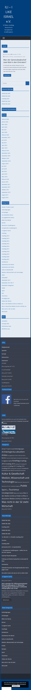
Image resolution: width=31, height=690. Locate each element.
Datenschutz (5, 357)
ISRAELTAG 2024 (6, 104)
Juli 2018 (4, 166)
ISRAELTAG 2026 (6, 96)
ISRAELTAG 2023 (6, 101)
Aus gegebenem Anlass (8, 217)
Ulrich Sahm (7, 54)
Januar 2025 (5, 122)
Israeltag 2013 (5, 238)
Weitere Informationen (21, 684)
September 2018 (6, 161)
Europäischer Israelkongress (9, 228)
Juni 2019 (4, 140)
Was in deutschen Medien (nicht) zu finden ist (14, 306)
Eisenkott (7, 56)
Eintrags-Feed (5, 323)
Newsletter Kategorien (8, 285)
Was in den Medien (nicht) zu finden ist (12, 303)
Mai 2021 (4, 129)
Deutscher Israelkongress (8, 225)
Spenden (4, 350)
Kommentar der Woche (8, 264)
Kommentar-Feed (6, 326)
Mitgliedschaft (6, 347)
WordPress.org (6, 329)
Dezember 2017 (6, 184)
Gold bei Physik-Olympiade (9, 555)
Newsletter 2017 (6, 280)
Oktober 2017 (5, 189)
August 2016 (5, 197)
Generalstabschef (18, 56)
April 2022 (4, 127)
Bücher (4, 223)
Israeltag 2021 (5, 259)
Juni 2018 (4, 169)
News (3, 275)
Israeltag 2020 (5, 256)
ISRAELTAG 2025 (6, 93)
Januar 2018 (5, 182)
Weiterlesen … (6, 600)
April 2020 (4, 132)
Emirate (11, 56)
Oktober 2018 (5, 158)
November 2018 (6, 156)
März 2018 (4, 176)
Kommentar (5, 564)
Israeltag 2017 (5, 249)
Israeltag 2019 (5, 254)
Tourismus (4, 296)
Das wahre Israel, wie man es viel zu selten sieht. (15, 573)
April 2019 (4, 145)
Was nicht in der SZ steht (8, 309)
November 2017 (6, 187)
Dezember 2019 (6, 137)
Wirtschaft (4, 311)
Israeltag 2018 (5, 251)
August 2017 (5, 195)
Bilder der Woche (6, 220)
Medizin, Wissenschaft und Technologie (12, 272)
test (3, 293)
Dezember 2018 (6, 153)
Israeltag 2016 (5, 246)
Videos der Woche (6, 301)
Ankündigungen (6, 209)
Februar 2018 (5, 179)
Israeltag (4, 233)
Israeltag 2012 (5, 236)
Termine (4, 540)
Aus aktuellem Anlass (7, 215)
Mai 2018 (4, 171)
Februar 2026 (5, 119)
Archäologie (5, 212)
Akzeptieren (16, 686)
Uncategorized (5, 298)
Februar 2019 (5, 150)
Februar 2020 (5, 135)
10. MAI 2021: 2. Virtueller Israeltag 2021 (12, 537)
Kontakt (4, 354)
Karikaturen (5, 262)
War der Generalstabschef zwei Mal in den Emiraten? (14, 61)
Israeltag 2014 (5, 241)
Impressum (5, 360)
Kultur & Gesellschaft (7, 269)
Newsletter (5, 277)
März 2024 (4, 124)
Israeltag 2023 (5, 98)
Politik (5, 51)
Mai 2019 (4, 142)
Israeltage (4, 629)
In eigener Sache (6, 230)
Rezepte (4, 649)
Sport (3, 290)
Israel (24, 56)
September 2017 (6, 192)
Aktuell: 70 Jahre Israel (8, 207)
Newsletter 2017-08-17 (8, 283)
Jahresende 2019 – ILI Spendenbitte (11, 547)
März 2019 (4, 148)
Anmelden (4, 321)
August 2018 (5, 163)
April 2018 (4, 174)
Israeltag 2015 (5, 243)
